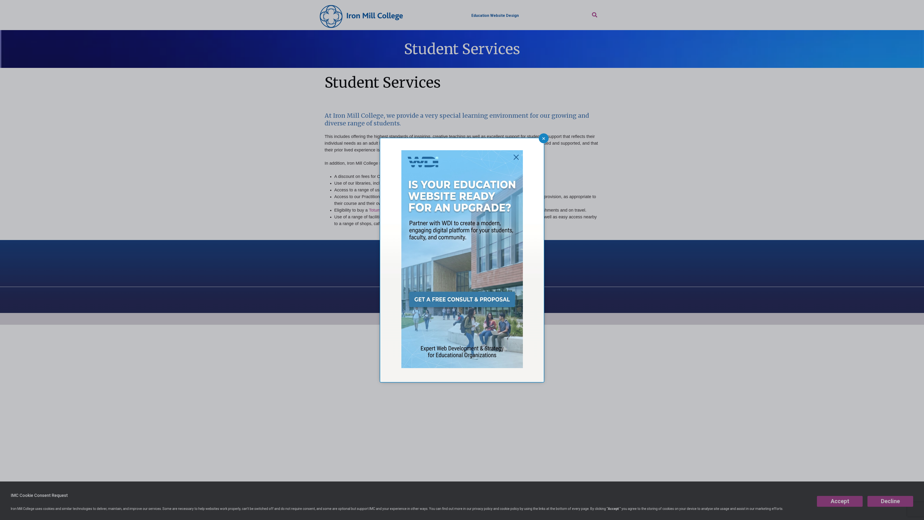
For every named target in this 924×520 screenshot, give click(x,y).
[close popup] (544, 138)
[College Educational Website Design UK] (462, 366)
